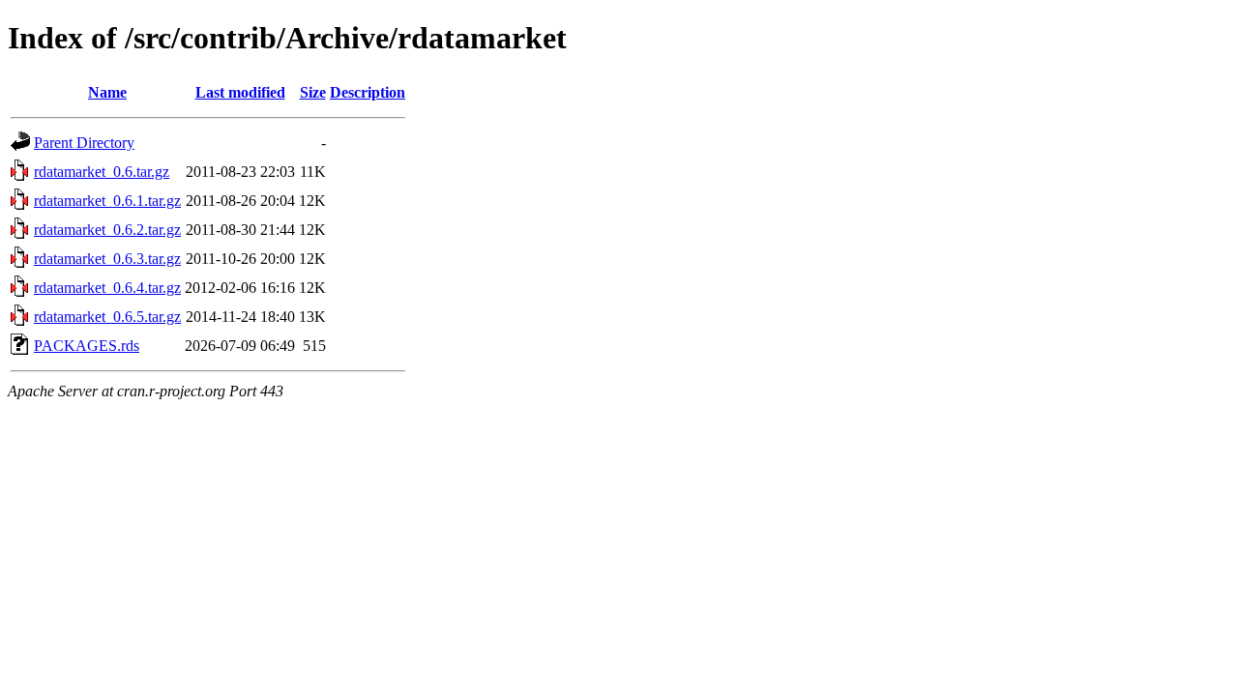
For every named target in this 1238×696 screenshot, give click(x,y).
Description (367, 92)
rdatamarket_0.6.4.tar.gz (107, 287)
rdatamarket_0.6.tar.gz (101, 171)
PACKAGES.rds (86, 345)
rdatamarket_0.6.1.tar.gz (107, 200)
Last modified (240, 92)
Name (107, 92)
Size (313, 92)
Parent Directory (84, 142)
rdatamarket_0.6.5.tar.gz (107, 316)
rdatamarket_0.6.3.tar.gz (107, 258)
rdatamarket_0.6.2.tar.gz (107, 229)
